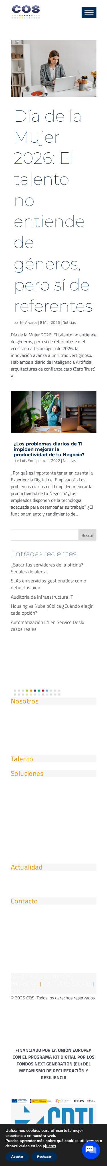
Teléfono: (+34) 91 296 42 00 (43, 927)
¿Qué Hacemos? (29, 727)
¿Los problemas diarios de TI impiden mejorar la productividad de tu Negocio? (49, 449)
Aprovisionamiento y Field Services (50, 848)
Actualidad (27, 867)
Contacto (24, 901)
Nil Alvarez (28, 322)
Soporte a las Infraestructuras (44, 788)
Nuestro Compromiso (34, 751)
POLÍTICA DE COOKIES (67, 983)
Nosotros (25, 701)
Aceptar (17, 1156)
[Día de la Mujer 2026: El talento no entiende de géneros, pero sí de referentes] (53, 68)
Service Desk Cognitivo (36, 824)
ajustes (49, 1146)
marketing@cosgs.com (36, 915)
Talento (22, 759)
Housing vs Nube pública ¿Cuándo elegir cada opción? (52, 609)
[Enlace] (16, 952)
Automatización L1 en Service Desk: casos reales (47, 626)
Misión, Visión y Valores (37, 739)
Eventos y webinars (32, 893)
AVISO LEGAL (25, 976)
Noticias (69, 322)
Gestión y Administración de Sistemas (53, 800)
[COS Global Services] (26, 11)
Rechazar (44, 1156)
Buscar (87, 535)
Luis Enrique (30, 460)
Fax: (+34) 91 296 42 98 (37, 939)
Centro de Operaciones (36, 860)
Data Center (24, 812)
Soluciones (27, 773)
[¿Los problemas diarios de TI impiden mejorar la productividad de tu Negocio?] (53, 412)
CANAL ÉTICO (26, 991)
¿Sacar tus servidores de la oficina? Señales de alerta (47, 568)
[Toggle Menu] (89, 12)
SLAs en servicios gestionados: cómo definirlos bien (48, 584)
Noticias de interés (32, 881)
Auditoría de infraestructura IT (42, 597)
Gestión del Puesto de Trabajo (44, 836)
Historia (19, 715)
